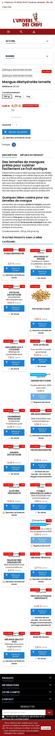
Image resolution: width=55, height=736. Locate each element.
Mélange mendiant (41, 414)
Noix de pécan (41, 344)
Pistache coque (41, 308)
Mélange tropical (41, 557)
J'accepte (46, 728)
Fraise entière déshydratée (14, 561)
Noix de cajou (41, 637)
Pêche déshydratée (41, 450)
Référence (7, 86)
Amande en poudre (41, 380)
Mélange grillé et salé (14, 640)
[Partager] (14, 145)
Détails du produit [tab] (31, 155)
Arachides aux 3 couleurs (14, 348)
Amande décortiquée (14, 453)
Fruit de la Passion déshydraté (41, 597)
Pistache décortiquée (14, 293)
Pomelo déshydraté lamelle (41, 492)
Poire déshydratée (14, 253)
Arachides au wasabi (41, 257)
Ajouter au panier (16, 132)
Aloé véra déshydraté (14, 492)
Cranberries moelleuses (14, 417)
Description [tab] (9, 155)
